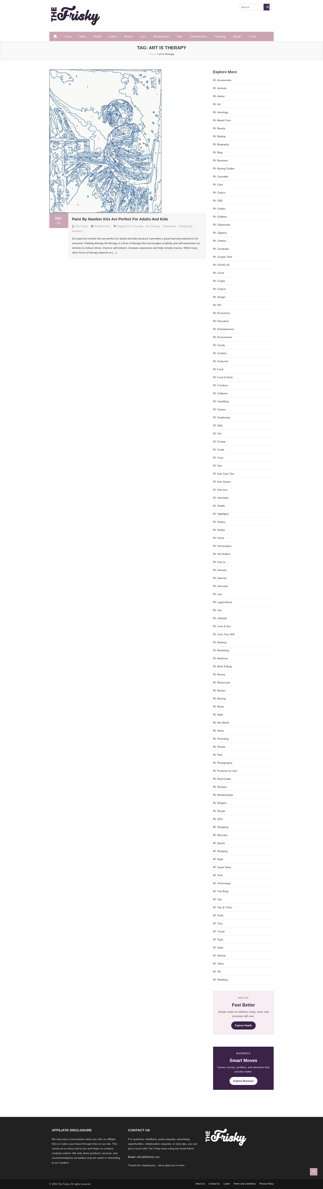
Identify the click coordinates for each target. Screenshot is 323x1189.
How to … (223, 562)
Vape (220, 947)
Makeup (222, 642)
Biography (223, 144)
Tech (220, 875)
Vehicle (221, 955)
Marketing (223, 650)
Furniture (222, 385)
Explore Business (243, 1081)
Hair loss (222, 489)
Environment (224, 337)
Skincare (222, 835)
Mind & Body (224, 666)
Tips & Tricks (224, 907)
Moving (221, 698)
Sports (221, 843)
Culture (221, 288)
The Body (223, 891)
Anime (221, 96)
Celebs (113, 36)
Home (68, 36)
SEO (220, 819)
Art (108, 226)
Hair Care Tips (225, 473)
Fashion (222, 353)
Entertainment (198, 36)
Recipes (222, 786)
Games (221, 409)
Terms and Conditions (244, 1183)
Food (220, 369)
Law (219, 594)
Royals (237, 36)
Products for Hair (227, 770)
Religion (222, 802)
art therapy (153, 226)
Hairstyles (223, 497)
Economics (223, 313)
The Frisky (81, 226)
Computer (223, 248)
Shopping (222, 827)
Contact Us (214, 1183)
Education (223, 321)
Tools (220, 915)
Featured (222, 361)
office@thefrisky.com (148, 1157)
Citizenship (223, 224)
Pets (219, 754)
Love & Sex (224, 626)
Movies (128, 36)
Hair (219, 465)
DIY (219, 305)
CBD (220, 200)
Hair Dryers (224, 481)
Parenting (220, 36)
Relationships (161, 36)
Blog (219, 152)
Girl (219, 433)
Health (97, 36)
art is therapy (134, 226)
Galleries (222, 393)
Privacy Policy (266, 1183)
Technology (224, 883)
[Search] (267, 7)
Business (222, 160)
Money (221, 674)
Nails (220, 714)
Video (220, 963)
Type (220, 939)
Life (219, 610)
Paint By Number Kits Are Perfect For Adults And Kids (120, 219)
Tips (219, 899)
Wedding (222, 979)
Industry (222, 570)
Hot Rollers (223, 553)
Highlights (223, 513)
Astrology (222, 112)
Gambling (223, 401)
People (221, 746)
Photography (224, 762)
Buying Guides (225, 168)
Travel (252, 36)
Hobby (221, 529)
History (221, 521)
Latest (227, 1183)
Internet (221, 578)
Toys (220, 923)
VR (219, 971)
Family (221, 345)
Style (180, 36)
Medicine (222, 658)
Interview (222, 586)
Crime (220, 272)
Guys (220, 457)
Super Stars (224, 867)
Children (222, 216)
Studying (222, 851)
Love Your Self (225, 634)
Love (143, 36)
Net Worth (223, 722)
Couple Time (224, 256)
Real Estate (224, 778)
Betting (221, 136)
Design (221, 296)
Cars (220, 184)
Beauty (221, 128)
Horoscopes (224, 545)
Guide (220, 449)
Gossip (221, 441)
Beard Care (224, 120)
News (82, 36)
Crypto (221, 280)
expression (169, 226)
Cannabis (222, 176)
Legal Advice (224, 602)
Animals (222, 88)
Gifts (220, 425)
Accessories (224, 80)
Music (220, 706)
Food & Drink (225, 377)
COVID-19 (223, 264)
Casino (221, 192)
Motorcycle (223, 682)
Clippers (222, 232)
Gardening (223, 417)
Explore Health (243, 1025)
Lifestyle (222, 618)
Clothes (221, 240)
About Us (200, 1183)
